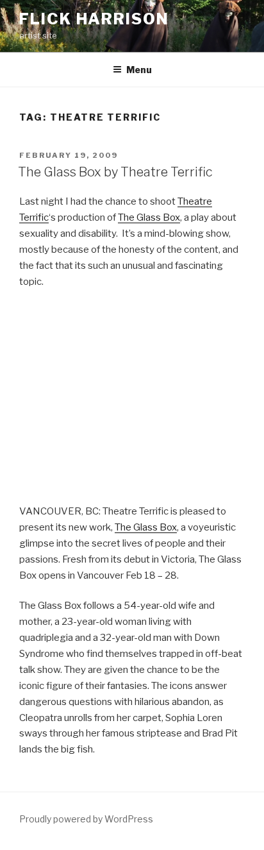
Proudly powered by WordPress (86, 818)
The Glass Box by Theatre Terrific (115, 172)
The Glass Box (149, 217)
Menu (139, 69)
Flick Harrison (94, 19)
